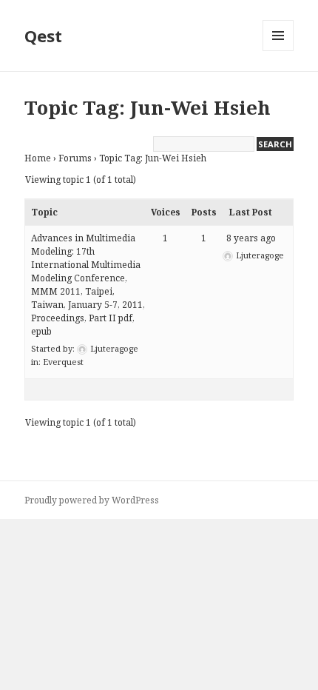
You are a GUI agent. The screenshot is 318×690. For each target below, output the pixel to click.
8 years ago (251, 238)
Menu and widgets (278, 50)
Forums (75, 158)
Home (37, 158)
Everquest (63, 361)
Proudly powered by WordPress (91, 500)
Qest (43, 35)
